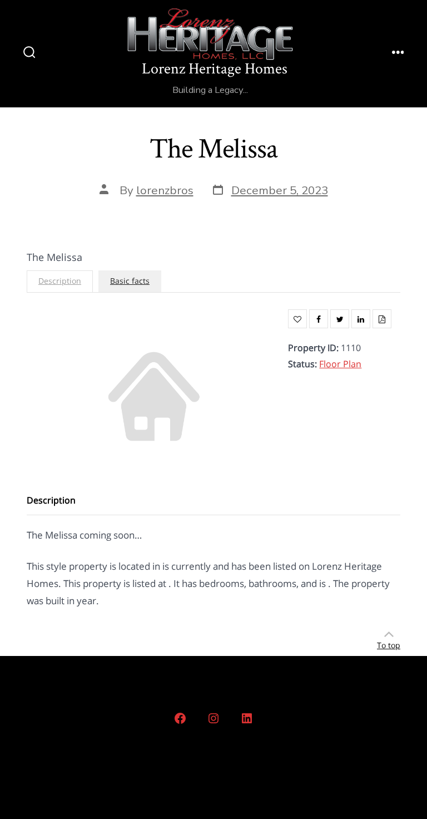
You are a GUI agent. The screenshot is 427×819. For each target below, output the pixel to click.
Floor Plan (340, 364)
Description (59, 280)
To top (388, 645)
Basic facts (130, 280)
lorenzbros (164, 190)
